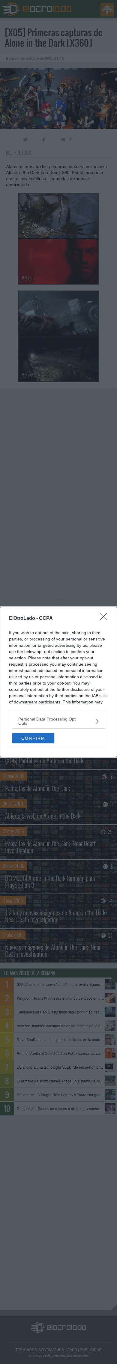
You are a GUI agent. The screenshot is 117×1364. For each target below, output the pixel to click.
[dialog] (58, 682)
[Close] (105, 618)
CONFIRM (33, 738)
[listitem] (58, 721)
